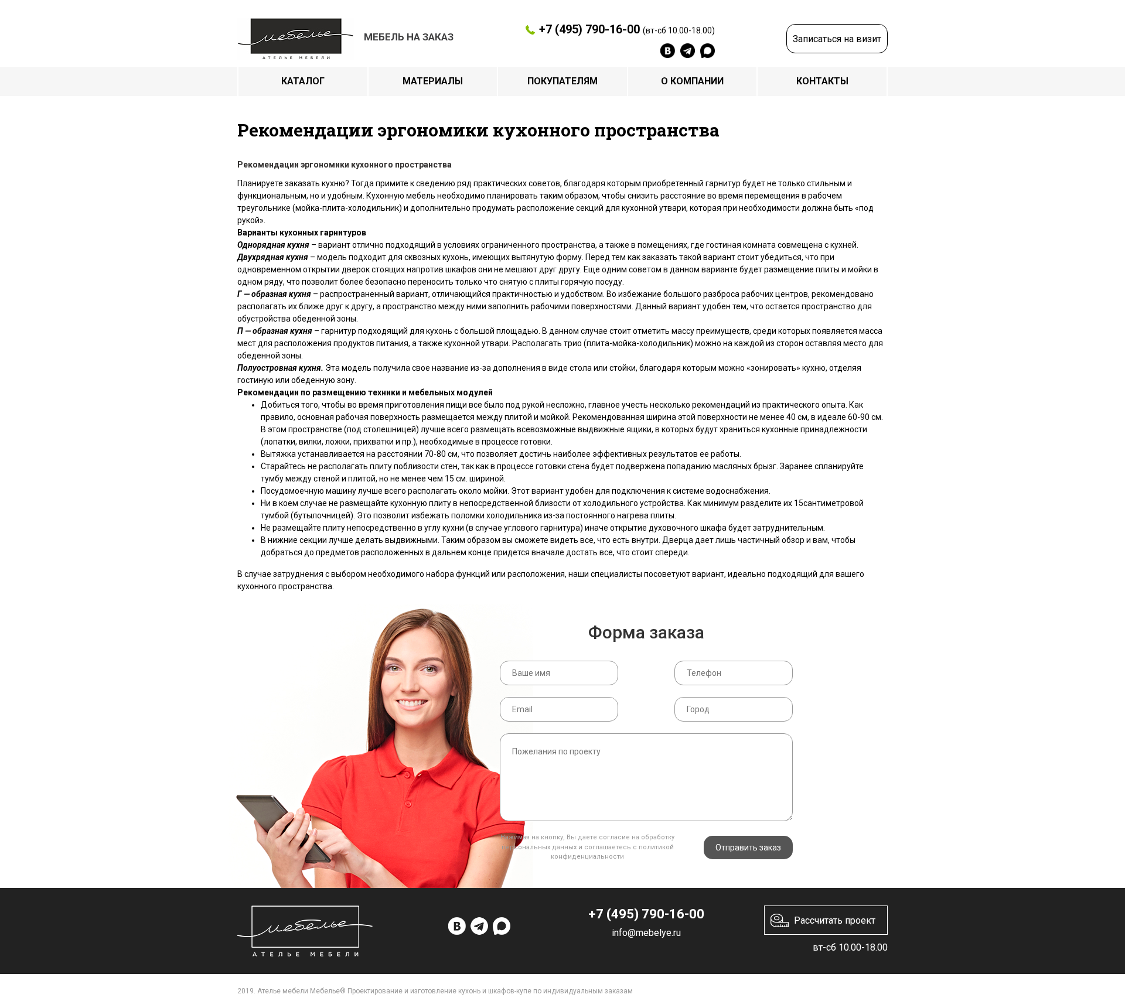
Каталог (303, 81)
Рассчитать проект (834, 920)
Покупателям (562, 81)
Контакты (822, 81)
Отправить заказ (748, 847)
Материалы (433, 81)
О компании (692, 81)
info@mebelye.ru (646, 932)
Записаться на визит (837, 39)
